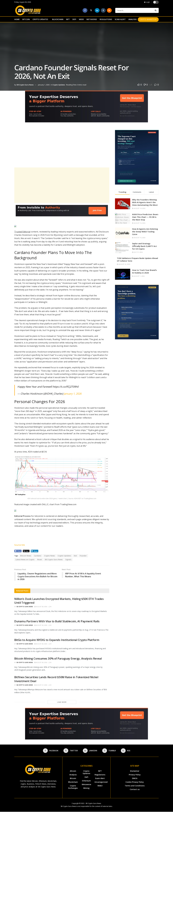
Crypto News (49, 556)
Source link (19, 545)
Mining (86, 788)
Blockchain (73, 782)
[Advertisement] (61, 147)
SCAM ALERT (120, 19)
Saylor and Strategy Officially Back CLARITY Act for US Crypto (144, 246)
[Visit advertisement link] (86, 108)
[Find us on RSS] (109, 10)
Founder (83, 556)
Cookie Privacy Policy (135, 782)
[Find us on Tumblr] (103, 10)
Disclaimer (134, 771)
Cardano (37, 556)
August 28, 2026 (41, 606)
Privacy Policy (135, 774)
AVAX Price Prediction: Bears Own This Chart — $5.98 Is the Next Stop (145, 217)
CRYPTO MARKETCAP (148, 19)
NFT (68, 19)
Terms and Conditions (135, 785)
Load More (61, 702)
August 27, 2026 (41, 685)
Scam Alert (100, 778)
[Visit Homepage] (28, 10)
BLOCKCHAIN (57, 19)
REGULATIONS (106, 19)
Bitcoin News (25, 556)
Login (148, 2)
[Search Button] (156, 10)
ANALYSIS (132, 19)
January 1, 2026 (44, 85)
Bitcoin (73, 778)
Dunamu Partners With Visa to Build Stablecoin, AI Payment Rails (56, 621)
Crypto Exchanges (73, 786)
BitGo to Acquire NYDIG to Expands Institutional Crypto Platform (56, 640)
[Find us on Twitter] (91, 10)
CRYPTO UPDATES (40, 19)
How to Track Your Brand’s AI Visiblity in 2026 (144, 271)
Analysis (73, 774)
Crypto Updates (58, 85)
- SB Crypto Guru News (93, 803)
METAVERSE (91, 19)
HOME (17, 19)
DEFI (74, 19)
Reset (39, 559)
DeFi (86, 777)
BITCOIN (26, 19)
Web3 (100, 785)
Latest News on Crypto (25, 559)
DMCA (134, 778)
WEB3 (81, 19)
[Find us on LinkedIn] (97, 10)
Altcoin (73, 771)
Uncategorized (101, 782)
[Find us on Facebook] (85, 10)
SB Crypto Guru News (25, 85)
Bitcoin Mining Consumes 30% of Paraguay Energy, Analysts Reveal (58, 658)
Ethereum (86, 781)
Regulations (100, 774)
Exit (75, 556)
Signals (68, 559)
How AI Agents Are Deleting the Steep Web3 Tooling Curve (145, 231)
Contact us (135, 789)
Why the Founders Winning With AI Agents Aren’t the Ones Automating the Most (145, 202)
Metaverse (86, 784)
